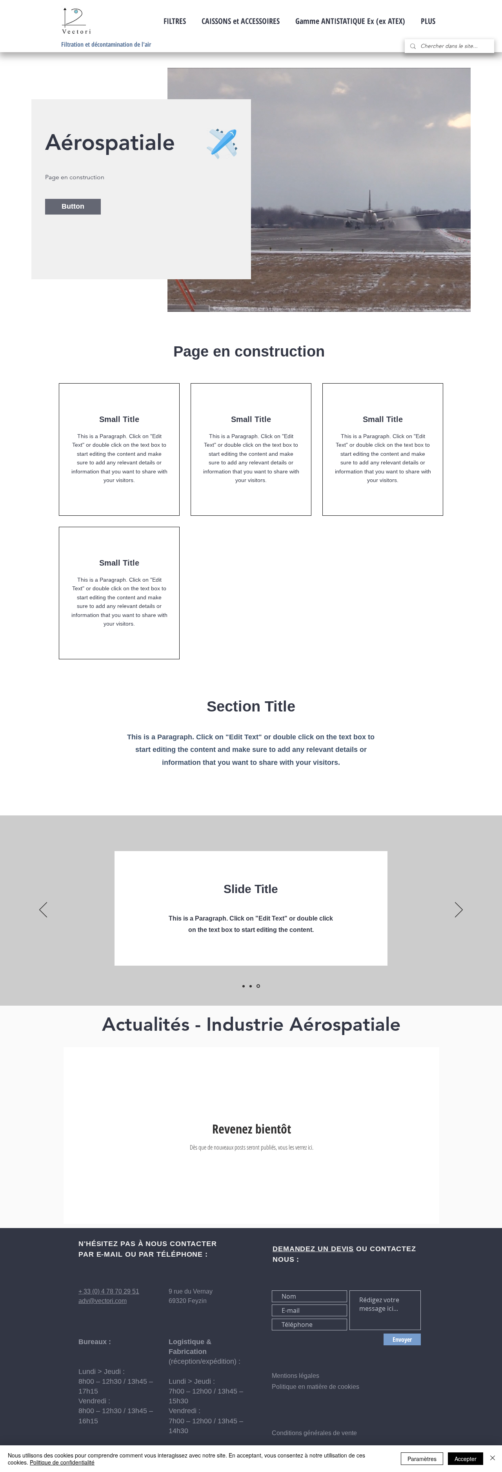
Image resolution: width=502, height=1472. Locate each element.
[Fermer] (492, 1459)
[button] (73, 207)
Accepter (466, 1459)
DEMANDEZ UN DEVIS (313, 1249)
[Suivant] (459, 910)
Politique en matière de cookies (316, 1386)
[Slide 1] (244, 986)
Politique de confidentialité (62, 1462)
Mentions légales (295, 1375)
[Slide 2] (252, 986)
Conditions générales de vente (314, 1433)
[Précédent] (43, 910)
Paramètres (422, 1459)
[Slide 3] (259, 986)
